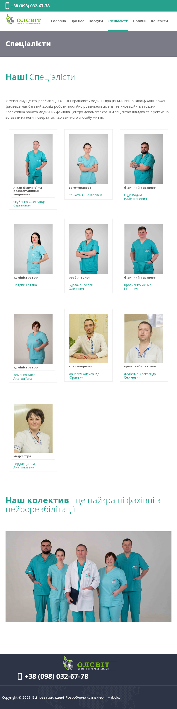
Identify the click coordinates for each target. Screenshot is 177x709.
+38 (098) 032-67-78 (30, 6)
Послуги (96, 20)
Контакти (159, 20)
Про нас (77, 20)
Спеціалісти (118, 20)
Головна (58, 20)
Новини (140, 20)
